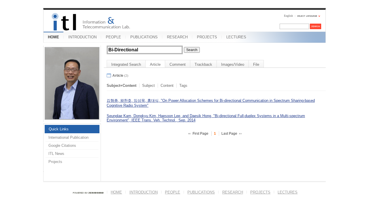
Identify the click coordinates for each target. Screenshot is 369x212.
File (256, 64)
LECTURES (236, 37)
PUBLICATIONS (144, 37)
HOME (53, 37)
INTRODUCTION (82, 37)
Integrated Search (126, 64)
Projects (55, 162)
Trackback (203, 64)
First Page (200, 134)
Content (167, 85)
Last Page (229, 134)
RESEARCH (177, 37)
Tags (183, 85)
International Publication (68, 137)
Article (155, 64)
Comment (178, 64)
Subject (148, 85)
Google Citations (62, 145)
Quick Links (59, 129)
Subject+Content (121, 85)
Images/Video (232, 64)
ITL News (56, 153)
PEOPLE (113, 37)
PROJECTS (207, 37)
